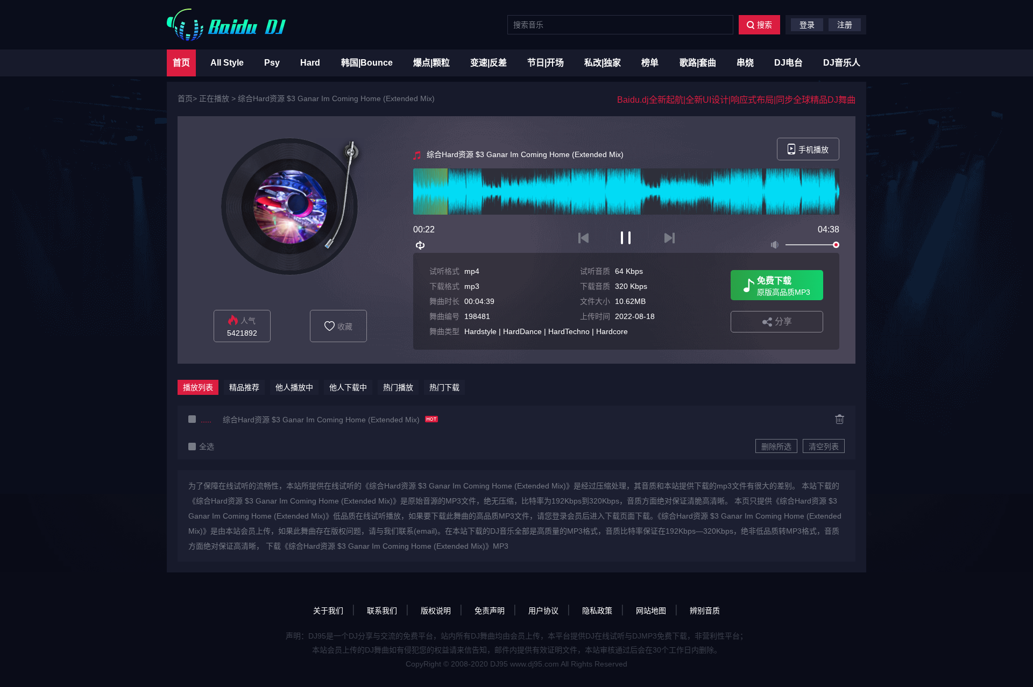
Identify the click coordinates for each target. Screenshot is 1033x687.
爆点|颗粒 (431, 62)
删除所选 (776, 446)
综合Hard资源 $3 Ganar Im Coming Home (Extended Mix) (336, 98)
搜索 (764, 24)
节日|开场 (545, 62)
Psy (272, 62)
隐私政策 (597, 610)
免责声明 (490, 610)
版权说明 (436, 610)
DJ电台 (788, 62)
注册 (844, 24)
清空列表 (824, 446)
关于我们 (328, 610)
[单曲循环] (421, 245)
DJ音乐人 (841, 62)
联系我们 (382, 610)
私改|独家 (602, 62)
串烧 (745, 62)
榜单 (650, 62)
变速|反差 (488, 62)
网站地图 (651, 610)
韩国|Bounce (367, 62)
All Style (227, 62)
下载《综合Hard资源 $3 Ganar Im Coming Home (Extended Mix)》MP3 (387, 546)
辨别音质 (705, 610)
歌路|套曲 (698, 62)
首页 (181, 62)
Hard (310, 62)
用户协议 (543, 610)
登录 (807, 24)
